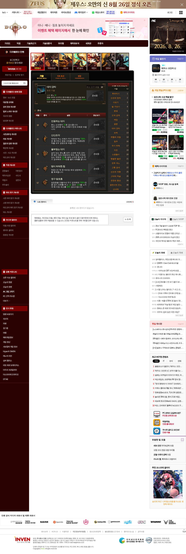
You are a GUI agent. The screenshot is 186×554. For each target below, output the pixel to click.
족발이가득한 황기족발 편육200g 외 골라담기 (168, 334)
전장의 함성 (116, 180)
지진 (116, 150)
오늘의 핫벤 (7, 282)
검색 (24, 83)
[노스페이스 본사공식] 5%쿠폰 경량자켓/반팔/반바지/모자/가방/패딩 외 (168, 329)
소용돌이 (116, 154)
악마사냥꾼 (52, 61)
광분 (116, 124)
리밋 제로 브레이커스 (11, 365)
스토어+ (181, 91)
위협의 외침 (116, 137)
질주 (116, 141)
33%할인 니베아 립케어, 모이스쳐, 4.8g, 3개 (168, 338)
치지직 (5, 319)
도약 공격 (116, 115)
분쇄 (116, 111)
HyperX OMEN (9, 351)
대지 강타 (116, 128)
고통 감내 (116, 167)
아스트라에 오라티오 (10, 374)
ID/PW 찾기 (19, 75)
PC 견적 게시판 (9, 296)
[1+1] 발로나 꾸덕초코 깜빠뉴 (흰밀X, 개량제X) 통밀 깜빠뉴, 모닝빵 (168, 348)
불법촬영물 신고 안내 (112, 532)
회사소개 (44, 532)
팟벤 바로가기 (8, 314)
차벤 (4, 323)
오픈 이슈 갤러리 (9, 277)
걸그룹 (5, 328)
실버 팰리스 (7, 360)
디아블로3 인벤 (17, 52)
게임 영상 (6, 342)
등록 (127, 219)
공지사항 (141, 532)
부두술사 (80, 61)
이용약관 (65, 532)
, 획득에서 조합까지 (165, 459)
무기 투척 (116, 146)
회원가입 (8, 75)
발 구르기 (116, 107)
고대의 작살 (116, 176)
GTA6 (5, 379)
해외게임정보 (8, 337)
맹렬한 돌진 (116, 159)
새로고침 (178, 211)
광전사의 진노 (116, 185)
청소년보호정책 (95, 532)
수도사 (66, 61)
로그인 (169, 12)
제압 (116, 120)
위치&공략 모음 (164, 446)
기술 (41, 73)
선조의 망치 (116, 98)
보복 (116, 133)
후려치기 (116, 94)
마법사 (94, 61)
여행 (4, 333)
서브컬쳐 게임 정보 (10, 347)
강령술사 (122, 61)
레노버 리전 (7, 356)
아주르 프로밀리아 (10, 370)
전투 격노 (116, 163)
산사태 (116, 189)
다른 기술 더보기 (119, 85)
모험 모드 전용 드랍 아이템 (164, 450)
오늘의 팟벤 (7, 287)
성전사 (108, 61)
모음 (162, 454)
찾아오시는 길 (129, 532)
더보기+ (180, 59)
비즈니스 (55, 532)
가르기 (116, 102)
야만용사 (38, 61)
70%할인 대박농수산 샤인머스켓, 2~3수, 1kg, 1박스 (168, 343)
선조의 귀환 (116, 172)
